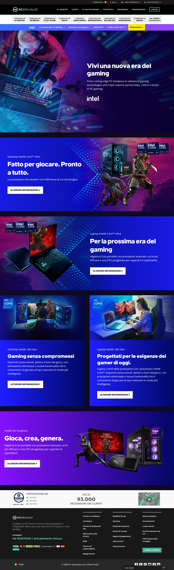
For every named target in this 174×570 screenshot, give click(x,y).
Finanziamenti (139, 9)
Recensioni (122, 9)
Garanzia (116, 521)
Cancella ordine (152, 550)
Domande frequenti (121, 526)
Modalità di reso (119, 516)
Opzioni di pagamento (122, 536)
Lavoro (154, 9)
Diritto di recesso (120, 531)
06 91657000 (21, 538)
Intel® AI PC (98, 27)
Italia (21, 564)
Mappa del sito (89, 554)
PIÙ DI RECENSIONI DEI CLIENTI (86, 499)
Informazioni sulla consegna (150, 540)
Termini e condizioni (91, 516)
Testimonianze (119, 546)
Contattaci (87, 521)
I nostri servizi (148, 526)
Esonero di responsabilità (89, 547)
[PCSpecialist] (25, 9)
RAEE (85, 541)
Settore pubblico (149, 516)
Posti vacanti (118, 541)
